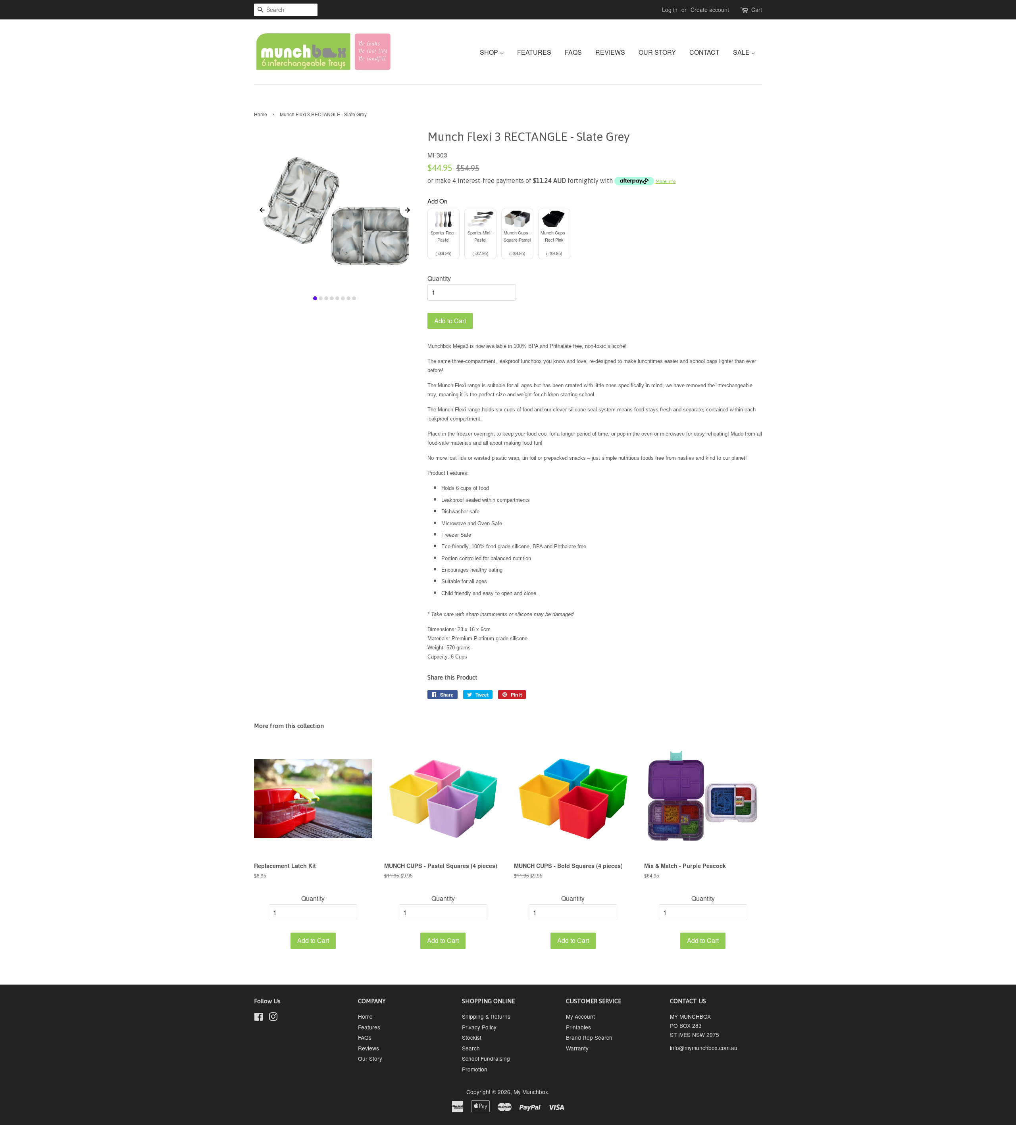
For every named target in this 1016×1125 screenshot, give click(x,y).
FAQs (364, 1037)
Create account (710, 9)
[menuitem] (494, 51)
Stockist (471, 1037)
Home (260, 114)
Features (369, 1027)
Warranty (577, 1048)
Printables (578, 1027)
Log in (669, 9)
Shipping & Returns (486, 1016)
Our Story (370, 1058)
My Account (580, 1016)
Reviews (368, 1048)
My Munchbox (531, 1092)
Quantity (439, 278)
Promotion (474, 1069)
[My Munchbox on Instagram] (273, 1018)
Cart (756, 9)
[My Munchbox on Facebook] (258, 1018)
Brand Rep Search (589, 1037)
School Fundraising (486, 1058)
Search (471, 1048)
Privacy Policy (479, 1027)
